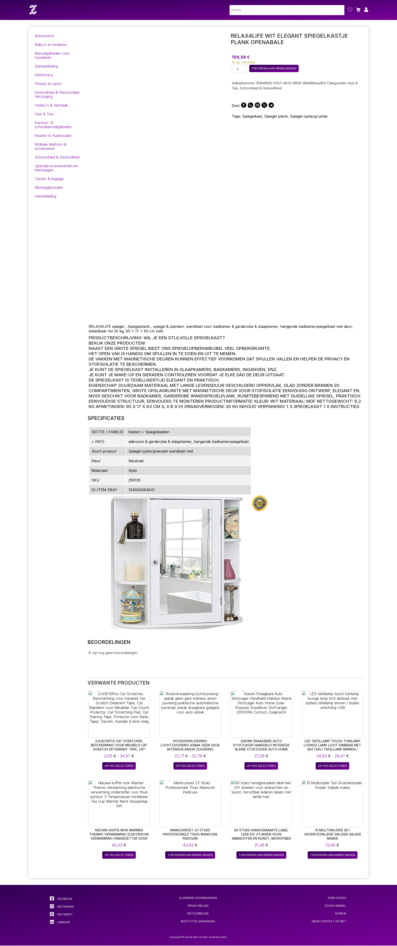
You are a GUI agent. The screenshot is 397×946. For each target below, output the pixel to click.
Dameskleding (46, 66)
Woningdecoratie (49, 187)
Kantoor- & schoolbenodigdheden (53, 125)
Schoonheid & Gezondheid (57, 157)
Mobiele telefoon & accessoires (50, 146)
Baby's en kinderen (51, 44)
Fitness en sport (48, 84)
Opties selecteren (119, 766)
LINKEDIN (63, 922)
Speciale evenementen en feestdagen (56, 168)
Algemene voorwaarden (198, 898)
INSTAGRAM (65, 906)
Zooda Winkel (335, 905)
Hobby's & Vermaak (51, 105)
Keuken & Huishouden (53, 135)
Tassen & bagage (49, 179)
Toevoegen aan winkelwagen (274, 68)
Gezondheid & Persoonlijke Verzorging (57, 94)
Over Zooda (337, 898)
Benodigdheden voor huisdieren (52, 55)
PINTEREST (65, 914)
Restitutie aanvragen (198, 921)
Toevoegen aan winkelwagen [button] (190, 855)
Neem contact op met (329, 921)
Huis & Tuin (44, 114)
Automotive (44, 36)
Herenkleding (45, 196)
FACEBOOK (64, 899)
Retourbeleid (198, 913)
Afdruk (340, 913)
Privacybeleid (198, 905)
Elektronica (44, 75)
